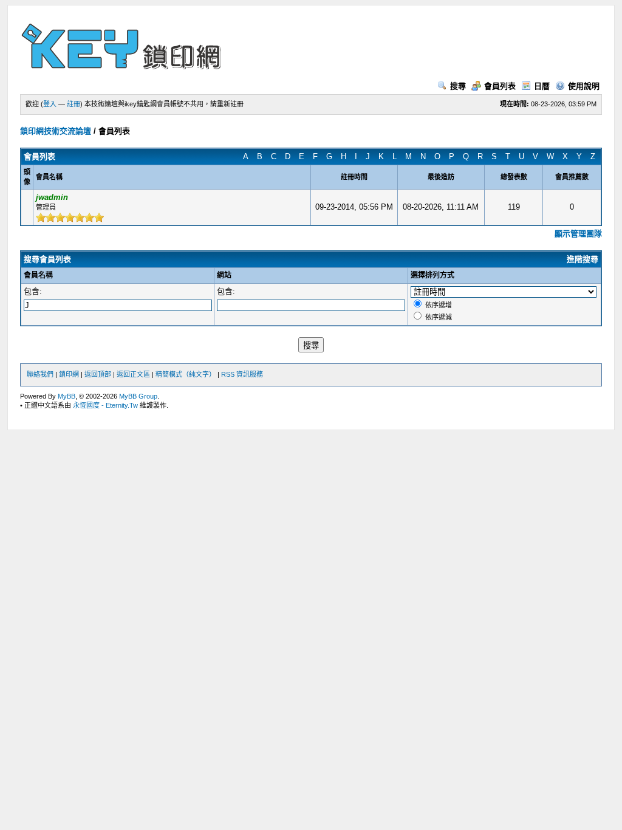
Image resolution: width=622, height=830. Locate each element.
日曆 (542, 86)
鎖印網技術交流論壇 (55, 130)
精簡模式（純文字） (186, 374)
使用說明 (584, 86)
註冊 (73, 104)
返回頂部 (97, 374)
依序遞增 (438, 305)
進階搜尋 (582, 259)
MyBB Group (138, 396)
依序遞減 (438, 317)
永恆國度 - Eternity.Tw (105, 405)
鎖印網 (69, 374)
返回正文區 (133, 374)
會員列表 (500, 86)
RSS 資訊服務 (242, 374)
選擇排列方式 (432, 275)
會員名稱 (38, 275)
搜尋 (458, 86)
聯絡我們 (40, 374)
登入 (49, 104)
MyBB (66, 396)
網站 (224, 275)
